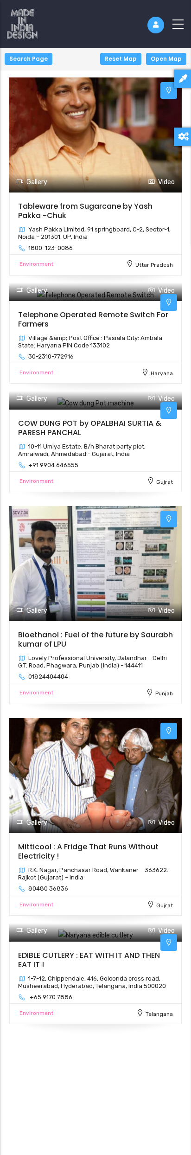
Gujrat (164, 482)
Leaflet (181, 1151)
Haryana (162, 373)
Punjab (164, 693)
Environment (36, 264)
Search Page (28, 59)
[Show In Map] (168, 90)
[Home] (22, 22)
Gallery (36, 182)
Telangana (159, 1014)
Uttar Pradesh (154, 265)
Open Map (166, 59)
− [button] (13, 74)
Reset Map (121, 59)
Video (166, 182)
